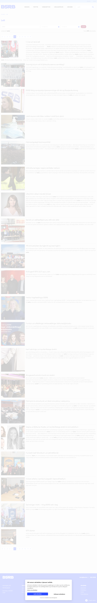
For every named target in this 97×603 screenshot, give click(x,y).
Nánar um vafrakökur (32, 590)
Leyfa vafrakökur (38, 594)
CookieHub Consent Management (51, 597)
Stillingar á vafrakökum (59, 594)
